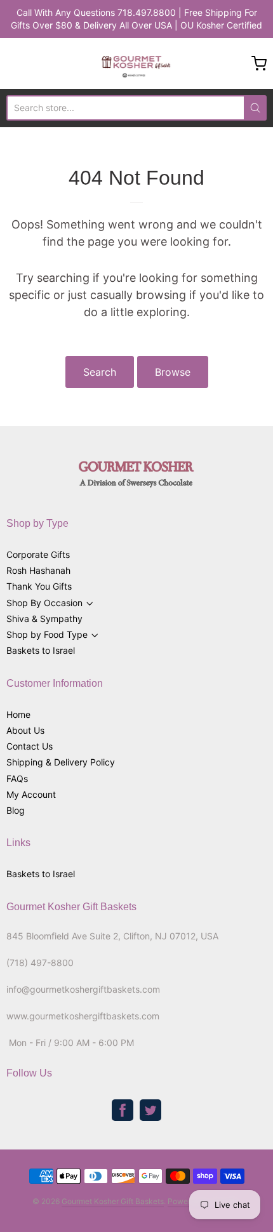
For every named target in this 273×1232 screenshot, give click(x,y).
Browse (172, 372)
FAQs (17, 778)
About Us (25, 730)
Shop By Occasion (44, 602)
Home (18, 714)
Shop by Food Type (47, 634)
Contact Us (29, 746)
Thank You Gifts (39, 586)
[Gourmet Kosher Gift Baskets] (137, 63)
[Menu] (32, 63)
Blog (15, 810)
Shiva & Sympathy (44, 618)
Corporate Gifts (38, 554)
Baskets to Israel (40, 650)
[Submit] (255, 108)
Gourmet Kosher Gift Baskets (113, 1201)
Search (99, 372)
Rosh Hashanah (38, 570)
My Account (31, 794)
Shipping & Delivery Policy (60, 762)
